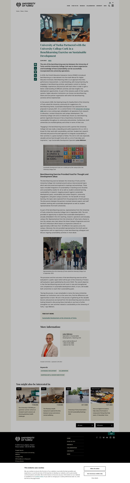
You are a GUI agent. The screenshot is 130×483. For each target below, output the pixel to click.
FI (112, 2)
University (99, 5)
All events (100, 425)
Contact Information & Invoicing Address (24, 453)
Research (82, 5)
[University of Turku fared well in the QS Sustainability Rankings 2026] (77, 404)
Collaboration (90, 5)
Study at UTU (75, 5)
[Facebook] (35, 64)
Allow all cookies (94, 468)
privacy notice (39, 476)
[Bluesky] (35, 71)
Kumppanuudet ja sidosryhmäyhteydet (53, 375)
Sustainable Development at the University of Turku (59, 318)
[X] (35, 68)
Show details (95, 478)
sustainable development (48, 371)
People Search (19, 450)
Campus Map (19, 456)
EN (110, 2)
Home (68, 5)
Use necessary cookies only (95, 473)
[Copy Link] (35, 79)
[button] (112, 5)
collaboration (63, 371)
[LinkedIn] (35, 75)
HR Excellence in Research (23, 459)
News (105, 5)
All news (80, 425)
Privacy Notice (19, 461)
